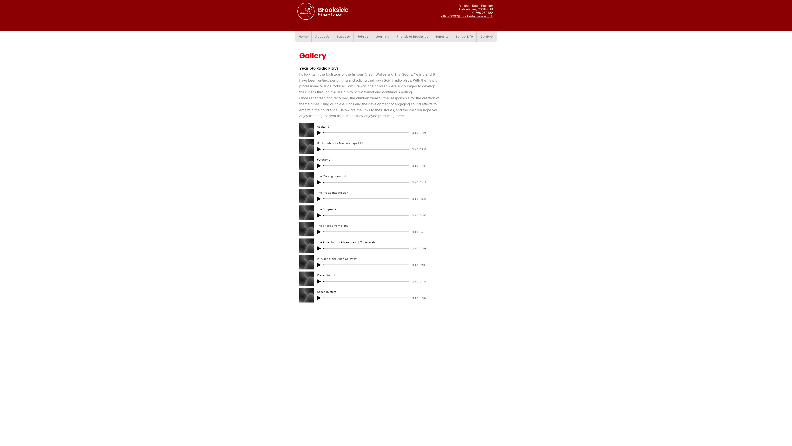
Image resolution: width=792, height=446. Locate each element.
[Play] (319, 133)
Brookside (333, 9)
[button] (322, 36)
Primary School (330, 14)
